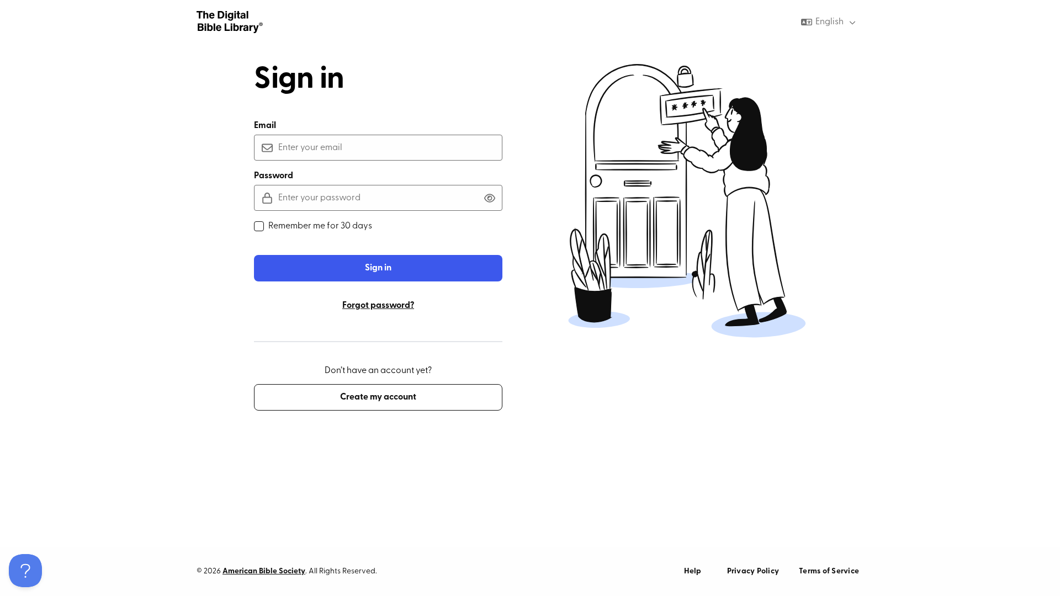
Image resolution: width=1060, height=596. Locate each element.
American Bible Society (263, 571)
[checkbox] (259, 226)
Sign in (378, 268)
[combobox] (829, 22)
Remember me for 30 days (320, 226)
